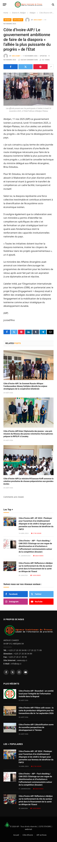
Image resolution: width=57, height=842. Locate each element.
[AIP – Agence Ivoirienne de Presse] (28, 4)
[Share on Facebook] (10, 66)
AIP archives (41, 835)
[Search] (52, 4)
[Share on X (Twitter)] (25, 66)
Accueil (16, 835)
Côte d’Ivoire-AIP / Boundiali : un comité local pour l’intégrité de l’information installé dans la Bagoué (36, 694)
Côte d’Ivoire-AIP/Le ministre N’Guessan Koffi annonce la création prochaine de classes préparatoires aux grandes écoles (28, 481)
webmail (28, 829)
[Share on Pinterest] (40, 66)
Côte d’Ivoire (28, 835)
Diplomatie (18, 20)
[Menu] (4, 4)
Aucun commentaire (29, 60)
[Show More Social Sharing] (51, 66)
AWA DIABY (38, 20)
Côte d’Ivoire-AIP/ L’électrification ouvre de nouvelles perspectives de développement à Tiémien (36, 727)
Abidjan (7, 20)
